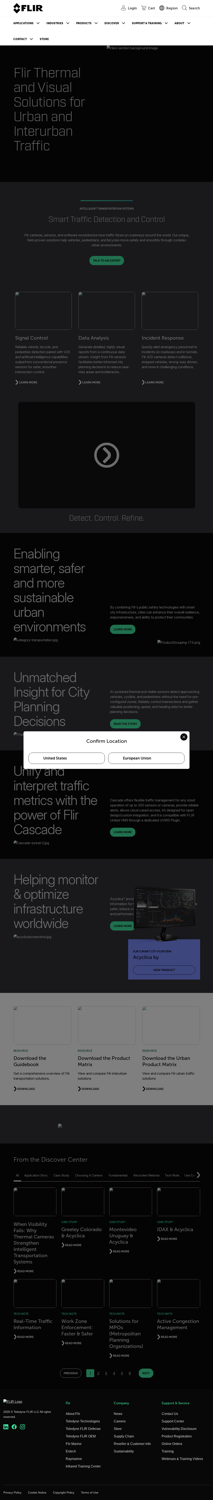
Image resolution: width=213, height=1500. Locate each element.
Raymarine (74, 1459)
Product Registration (177, 1436)
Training (168, 1451)
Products (84, 23)
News (118, 1414)
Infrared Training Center (83, 1466)
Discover (111, 23)
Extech (71, 1451)
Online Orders (172, 1444)
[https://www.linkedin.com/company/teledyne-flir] (5, 1426)
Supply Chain (124, 1436)
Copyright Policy (63, 1492)
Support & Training (147, 23)
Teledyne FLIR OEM (81, 1436)
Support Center (173, 1421)
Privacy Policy (12, 1492)
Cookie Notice (37, 1492)
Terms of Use (89, 1492)
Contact (20, 39)
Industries (54, 23)
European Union (137, 758)
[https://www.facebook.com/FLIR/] (14, 1426)
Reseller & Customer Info (132, 1444)
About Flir (73, 1414)
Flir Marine (74, 1444)
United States (55, 758)
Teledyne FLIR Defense (83, 1429)
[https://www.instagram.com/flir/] (22, 1426)
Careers (120, 1421)
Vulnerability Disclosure (179, 1429)
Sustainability (124, 1451)
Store (44, 39)
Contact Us (170, 1414)
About (179, 23)
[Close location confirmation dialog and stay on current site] (183, 737)
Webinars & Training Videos (182, 1459)
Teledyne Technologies (83, 1421)
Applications (23, 23)
